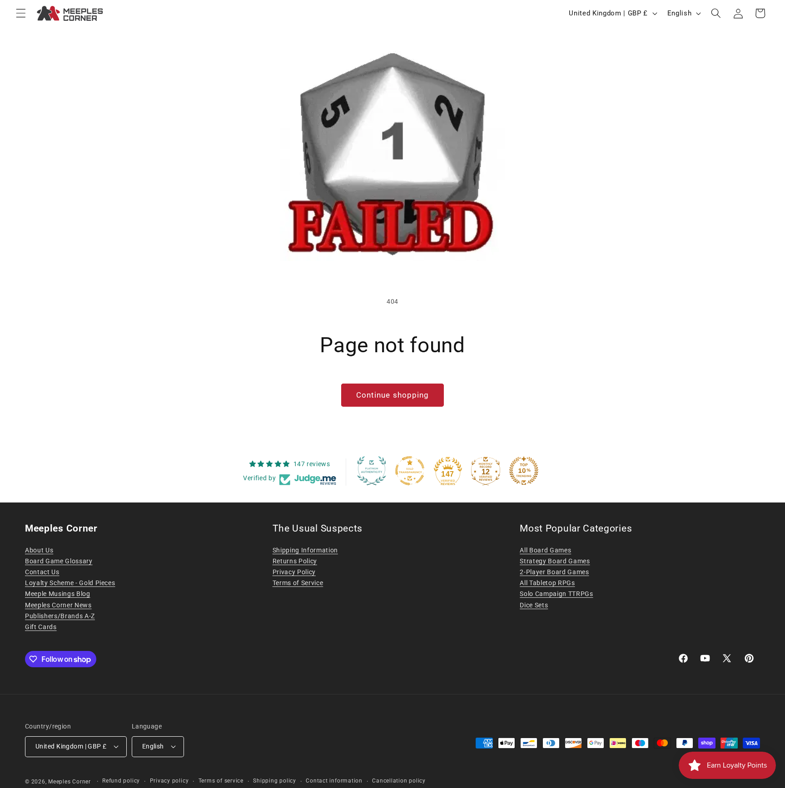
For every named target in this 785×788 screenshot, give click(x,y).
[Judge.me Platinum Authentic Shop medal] (371, 470)
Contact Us (42, 572)
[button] (21, 13)
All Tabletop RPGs (547, 582)
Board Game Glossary (59, 561)
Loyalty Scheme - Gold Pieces (70, 582)
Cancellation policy (399, 781)
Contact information (334, 781)
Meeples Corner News (58, 605)
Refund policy (121, 781)
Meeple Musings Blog (57, 593)
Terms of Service (298, 582)
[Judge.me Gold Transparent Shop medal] (409, 470)
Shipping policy (274, 781)
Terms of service (221, 781)
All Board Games (545, 550)
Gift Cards (41, 626)
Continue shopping (392, 395)
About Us (39, 550)
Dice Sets (534, 605)
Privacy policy (169, 781)
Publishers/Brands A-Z (60, 616)
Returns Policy (295, 561)
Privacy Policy (294, 572)
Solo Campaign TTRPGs (556, 593)
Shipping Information (305, 550)
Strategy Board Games (555, 561)
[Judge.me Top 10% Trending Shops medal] (523, 470)
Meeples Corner (69, 781)
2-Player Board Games (554, 572)
